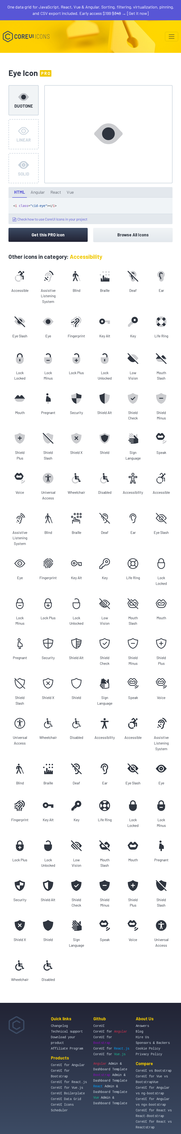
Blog (139, 1032)
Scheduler (59, 1110)
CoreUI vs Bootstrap (154, 1071)
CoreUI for (110, 1032)
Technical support (67, 1032)
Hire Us (142, 1037)
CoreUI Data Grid (66, 1099)
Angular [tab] (38, 192)
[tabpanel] (90, 211)
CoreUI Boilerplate (68, 1093)
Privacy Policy (149, 1054)
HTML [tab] (19, 192)
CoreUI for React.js (69, 1082)
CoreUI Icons (62, 1105)
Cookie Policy (148, 1048)
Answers (142, 1026)
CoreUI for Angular (68, 1065)
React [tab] (55, 192)
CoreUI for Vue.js (67, 1088)
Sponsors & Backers (153, 1043)
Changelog (59, 1026)
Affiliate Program (67, 1048)
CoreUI (99, 1026)
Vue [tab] (70, 192)
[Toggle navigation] (171, 36)
